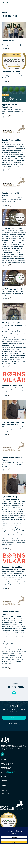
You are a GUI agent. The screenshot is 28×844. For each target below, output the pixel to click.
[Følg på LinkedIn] (14, 693)
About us (4, 783)
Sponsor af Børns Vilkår (12, 567)
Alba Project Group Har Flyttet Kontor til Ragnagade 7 (14, 325)
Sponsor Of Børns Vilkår (12, 386)
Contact (4, 790)
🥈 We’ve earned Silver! (12, 228)
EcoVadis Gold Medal (11, 72)
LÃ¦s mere (4, 48)
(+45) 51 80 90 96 (10, 771)
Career (4, 785)
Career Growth (8, 41)
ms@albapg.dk (9, 772)
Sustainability (5, 793)
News (3, 788)
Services (4, 780)
